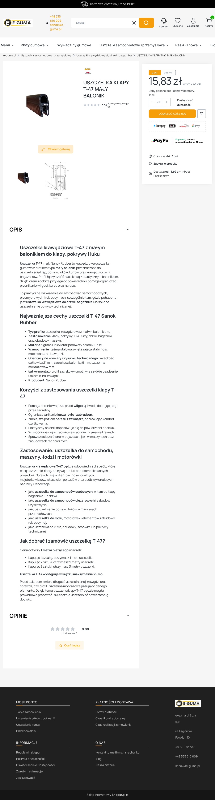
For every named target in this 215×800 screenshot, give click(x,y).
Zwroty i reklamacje (29, 771)
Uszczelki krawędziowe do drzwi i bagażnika (104, 55)
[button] (146, 23)
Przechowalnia (26, 731)
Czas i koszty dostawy (111, 718)
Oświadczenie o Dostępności (35, 765)
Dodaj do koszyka (172, 114)
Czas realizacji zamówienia (113, 725)
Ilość (152, 95)
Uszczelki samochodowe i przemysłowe (46, 55)
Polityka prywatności (30, 759)
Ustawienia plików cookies (34, 718)
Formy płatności (106, 712)
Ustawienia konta (28, 725)
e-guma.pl (9, 55)
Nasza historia (105, 765)
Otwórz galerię (59, 149)
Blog (98, 759)
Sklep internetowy (106, 795)
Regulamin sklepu (27, 752)
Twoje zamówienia (28, 712)
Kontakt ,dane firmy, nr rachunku (117, 752)
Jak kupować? (25, 778)
